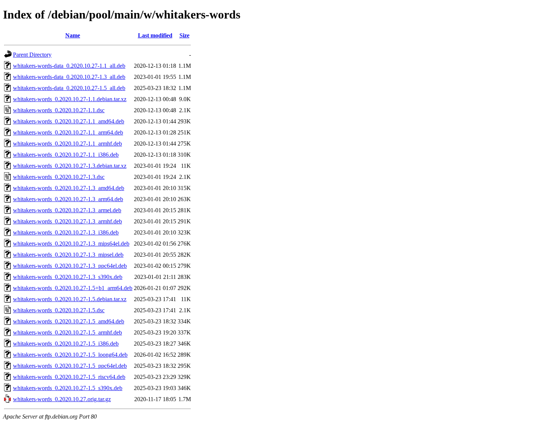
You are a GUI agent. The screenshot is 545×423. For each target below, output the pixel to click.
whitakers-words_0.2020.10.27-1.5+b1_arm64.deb (72, 288)
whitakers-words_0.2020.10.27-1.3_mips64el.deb (71, 243)
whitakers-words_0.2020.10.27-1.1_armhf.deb (67, 143)
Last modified (155, 35)
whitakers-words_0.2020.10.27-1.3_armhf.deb (67, 221)
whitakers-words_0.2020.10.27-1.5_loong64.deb (70, 355)
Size (184, 35)
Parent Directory (32, 54)
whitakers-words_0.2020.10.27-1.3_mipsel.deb (68, 255)
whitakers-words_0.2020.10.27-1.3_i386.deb (66, 232)
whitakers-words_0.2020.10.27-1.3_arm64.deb (68, 199)
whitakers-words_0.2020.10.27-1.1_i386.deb (66, 154)
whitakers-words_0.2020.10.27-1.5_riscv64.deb (69, 377)
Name (72, 35)
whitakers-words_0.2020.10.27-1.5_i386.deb (66, 343)
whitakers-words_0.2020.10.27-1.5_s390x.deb (67, 388)
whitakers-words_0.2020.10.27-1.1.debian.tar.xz (69, 99)
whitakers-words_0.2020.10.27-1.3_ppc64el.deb (70, 266)
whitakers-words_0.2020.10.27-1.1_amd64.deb (68, 121)
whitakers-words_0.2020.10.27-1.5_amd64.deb (68, 321)
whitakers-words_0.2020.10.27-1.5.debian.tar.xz (69, 299)
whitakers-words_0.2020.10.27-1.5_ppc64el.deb (70, 366)
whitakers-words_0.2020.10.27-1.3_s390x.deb (67, 277)
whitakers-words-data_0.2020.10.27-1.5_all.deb (69, 88)
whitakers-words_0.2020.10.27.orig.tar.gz (62, 399)
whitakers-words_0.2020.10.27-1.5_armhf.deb (67, 332)
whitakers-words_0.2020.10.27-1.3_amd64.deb (68, 188)
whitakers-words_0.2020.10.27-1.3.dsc (59, 177)
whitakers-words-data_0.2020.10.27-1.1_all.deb (69, 66)
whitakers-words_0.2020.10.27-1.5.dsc (59, 310)
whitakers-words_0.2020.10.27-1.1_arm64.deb (68, 132)
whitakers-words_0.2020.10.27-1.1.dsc (59, 110)
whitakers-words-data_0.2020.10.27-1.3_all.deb (69, 77)
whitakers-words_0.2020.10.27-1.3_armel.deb (67, 210)
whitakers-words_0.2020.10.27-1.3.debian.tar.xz (69, 166)
